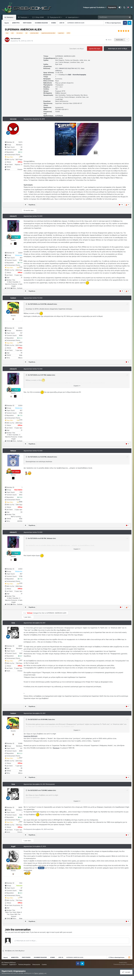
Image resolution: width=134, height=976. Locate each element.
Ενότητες (9, 17)
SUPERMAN (59, 115)
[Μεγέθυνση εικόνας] (65, 139)
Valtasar (13, 451)
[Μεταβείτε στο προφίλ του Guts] (13, 632)
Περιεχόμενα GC (55, 17)
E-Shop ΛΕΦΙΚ (39, 17)
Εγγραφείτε (112, 7)
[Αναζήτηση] (129, 17)
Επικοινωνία (36, 964)
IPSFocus (13, 962)
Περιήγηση (23, 17)
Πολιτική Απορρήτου (24, 964)
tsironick (13, 119)
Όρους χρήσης (39, 973)
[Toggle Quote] (27, 304)
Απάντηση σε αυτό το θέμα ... (26, 940)
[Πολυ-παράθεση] (25, 204)
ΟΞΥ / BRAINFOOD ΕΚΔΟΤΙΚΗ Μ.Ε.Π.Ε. (67, 68)
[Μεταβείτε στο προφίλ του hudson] (13, 308)
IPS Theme (5, 962)
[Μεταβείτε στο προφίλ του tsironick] (7, 39)
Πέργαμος (56, 748)
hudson (13, 298)
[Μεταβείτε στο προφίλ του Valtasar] (13, 460)
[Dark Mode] (124, 7)
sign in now (50, 932)
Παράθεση (32, 204)
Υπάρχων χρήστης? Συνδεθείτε (94, 7)
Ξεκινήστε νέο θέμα (76, 48)
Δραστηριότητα (73, 17)
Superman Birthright (30, 736)
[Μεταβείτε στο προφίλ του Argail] (13, 856)
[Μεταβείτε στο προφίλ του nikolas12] (13, 226)
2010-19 (30, 41)
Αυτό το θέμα (121, 17)
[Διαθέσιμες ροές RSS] (129, 957)
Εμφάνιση (13, 964)
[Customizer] (120, 7)
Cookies (44, 964)
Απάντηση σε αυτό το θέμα (117, 48)
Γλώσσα (4, 964)
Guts (13, 623)
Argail (13, 846)
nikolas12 (13, 216)
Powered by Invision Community (123, 964)
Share (109, 40)
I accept (127, 972)
